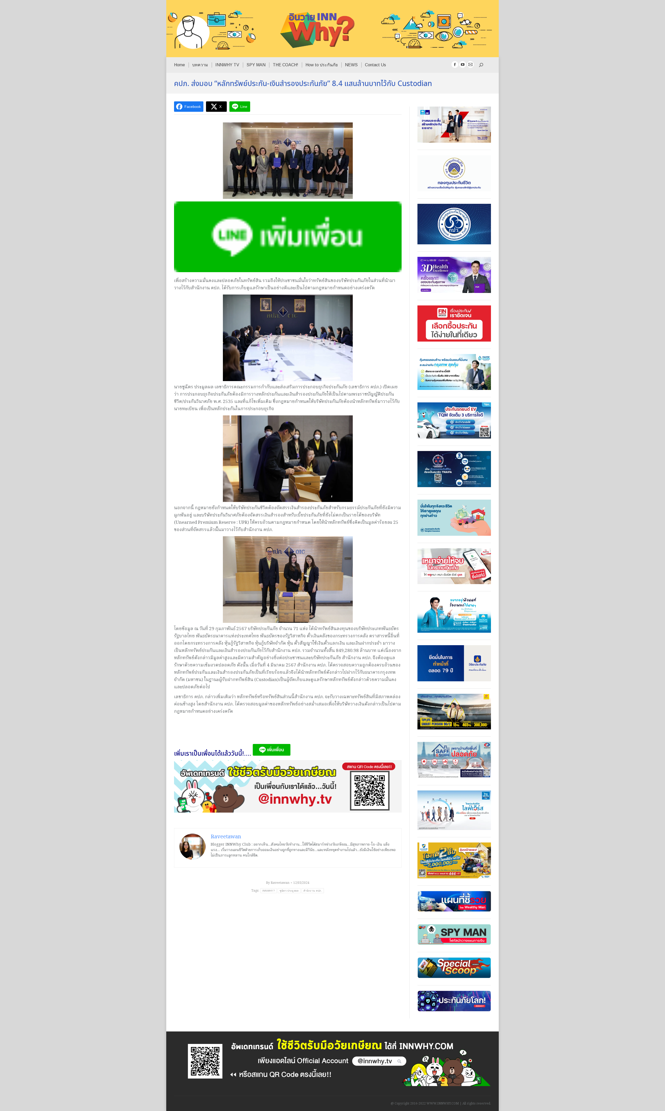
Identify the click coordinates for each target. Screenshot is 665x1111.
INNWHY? (268, 890)
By (277, 883)
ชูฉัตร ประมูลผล (289, 890)
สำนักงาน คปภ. (312, 890)
